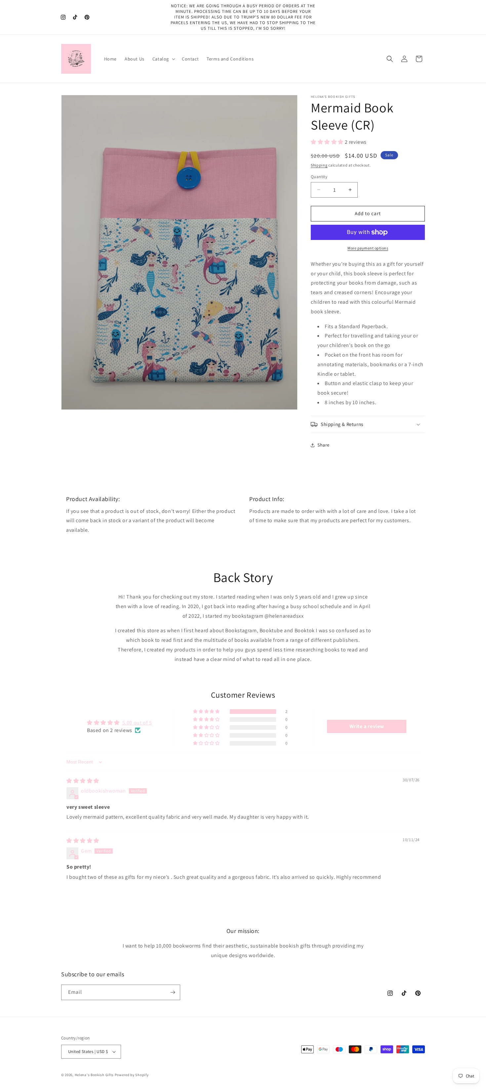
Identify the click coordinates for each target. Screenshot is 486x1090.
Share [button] (323, 445)
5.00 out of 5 (137, 722)
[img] (82, 780)
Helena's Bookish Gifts (94, 1074)
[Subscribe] (172, 992)
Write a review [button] (366, 726)
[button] (163, 59)
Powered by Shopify (132, 1074)
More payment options (367, 248)
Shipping (319, 165)
